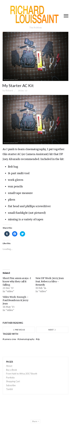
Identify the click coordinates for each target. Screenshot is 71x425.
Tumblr (9, 389)
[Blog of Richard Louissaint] (35, 14)
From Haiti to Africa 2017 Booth (21, 373)
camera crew (10, 339)
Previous (20, 329)
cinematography (26, 339)
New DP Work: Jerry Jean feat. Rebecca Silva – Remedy (50, 281)
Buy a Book (11, 369)
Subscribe (11, 385)
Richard (9, 90)
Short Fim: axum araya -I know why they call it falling (17, 281)
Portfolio (10, 377)
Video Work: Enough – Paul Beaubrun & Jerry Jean (15, 300)
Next (51, 329)
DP (38, 339)
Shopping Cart (13, 381)
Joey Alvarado (11, 159)
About (9, 366)
